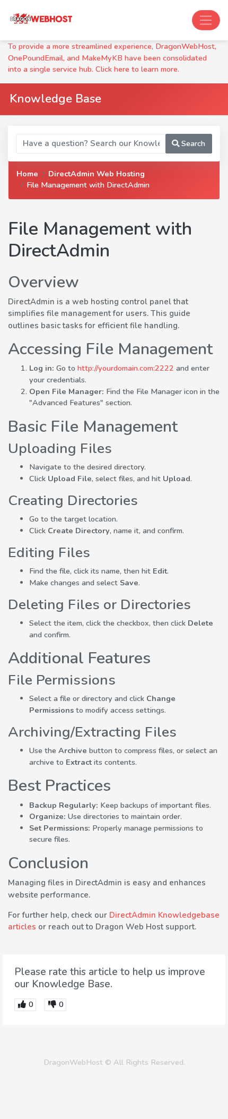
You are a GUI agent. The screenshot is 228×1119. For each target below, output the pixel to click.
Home (27, 173)
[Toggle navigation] (206, 20)
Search (192, 143)
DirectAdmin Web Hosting (96, 173)
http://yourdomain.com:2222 (125, 368)
